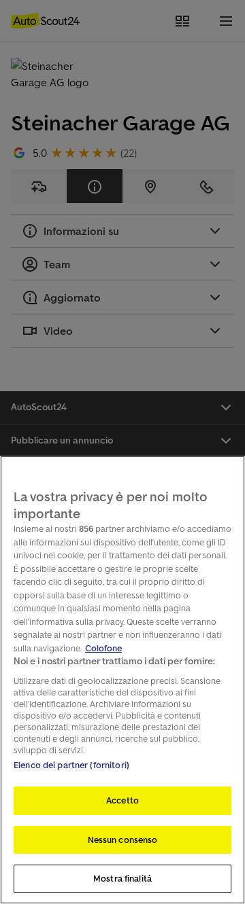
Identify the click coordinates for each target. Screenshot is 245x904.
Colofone (103, 648)
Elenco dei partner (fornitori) (71, 765)
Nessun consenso (123, 840)
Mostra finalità (122, 878)
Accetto (122, 800)
